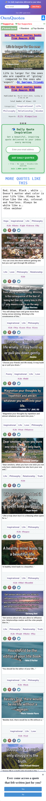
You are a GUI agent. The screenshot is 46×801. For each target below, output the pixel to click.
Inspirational (25, 106)
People (19, 634)
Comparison (31, 116)
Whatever (29, 430)
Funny (9, 373)
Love (12, 271)
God (26, 736)
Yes (23, 789)
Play (33, 634)
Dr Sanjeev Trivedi (30, 82)
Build (26, 379)
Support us (8, 23)
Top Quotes (38, 28)
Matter (16, 226)
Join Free (35, 7)
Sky (37, 226)
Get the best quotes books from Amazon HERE (23, 37)
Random (25, 28)
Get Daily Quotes (23, 158)
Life (38, 106)
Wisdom (39, 111)
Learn (22, 328)
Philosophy (9, 111)
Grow (35, 328)
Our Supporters (25, 23)
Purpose (26, 532)
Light (23, 226)
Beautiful (29, 583)
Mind (21, 583)
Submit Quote (10, 28)
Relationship (25, 111)
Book (26, 685)
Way (16, 328)
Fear (29, 328)
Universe (30, 226)
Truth (40, 476)
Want (21, 430)
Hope (5, 220)
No (23, 795)
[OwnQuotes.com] (14, 16)
